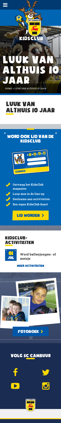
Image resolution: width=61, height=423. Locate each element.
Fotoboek (29, 332)
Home (8, 88)
